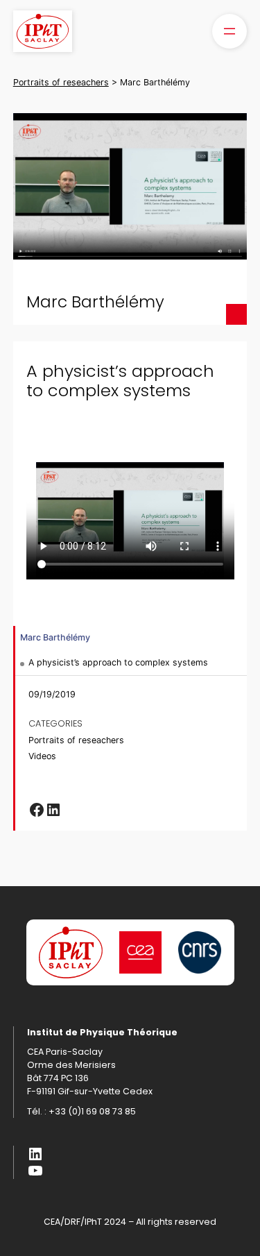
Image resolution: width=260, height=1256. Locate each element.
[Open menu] (229, 31)
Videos (42, 756)
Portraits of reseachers (76, 740)
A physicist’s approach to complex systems (118, 662)
